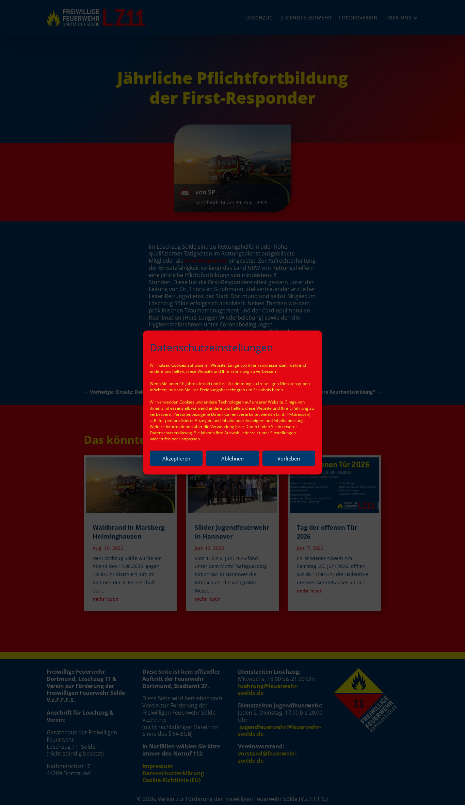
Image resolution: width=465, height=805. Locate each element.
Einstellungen (283, 433)
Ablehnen (232, 458)
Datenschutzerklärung (171, 433)
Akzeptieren (176, 458)
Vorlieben (288, 458)
